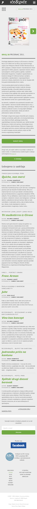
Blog (10, 476)
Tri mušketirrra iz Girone (17, 215)
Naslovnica (10, 470)
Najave (10, 478)
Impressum (25, 476)
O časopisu (25, 470)
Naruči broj (18, 141)
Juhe (4, 292)
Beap (24, 506)
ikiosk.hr (13, 154)
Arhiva (10, 480)
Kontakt (10, 482)
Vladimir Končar (15, 504)
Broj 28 (20, 9)
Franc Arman (10, 276)
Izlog (10, 474)
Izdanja (11, 472)
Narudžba (10, 484)
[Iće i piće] (18, 2)
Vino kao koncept (13, 318)
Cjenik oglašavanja (25, 474)
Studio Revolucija (24, 504)
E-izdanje (18, 159)
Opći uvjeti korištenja (25, 472)
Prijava (18, 432)
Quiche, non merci (13, 177)
